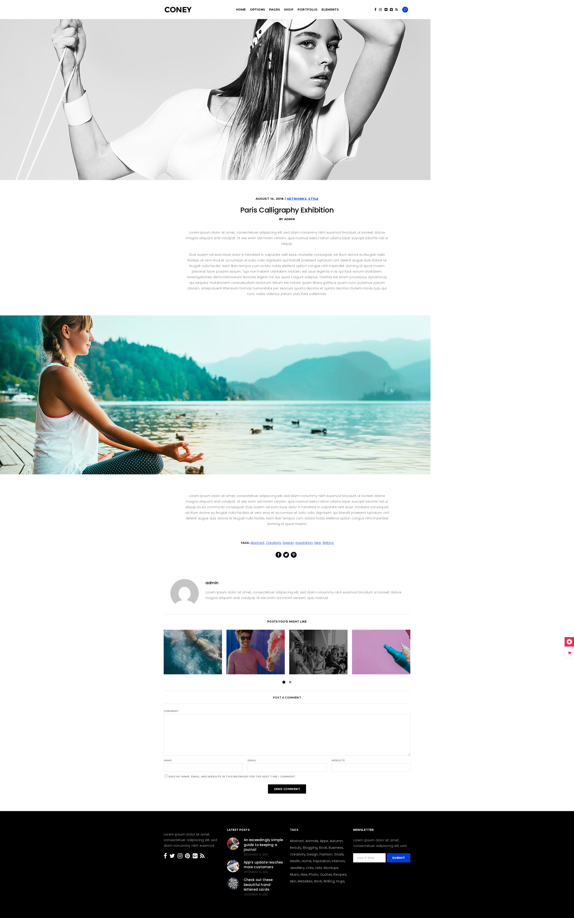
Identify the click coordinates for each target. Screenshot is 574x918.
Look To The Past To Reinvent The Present (318, 652)
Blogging (310, 847)
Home (307, 861)
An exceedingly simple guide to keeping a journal (263, 845)
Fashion (326, 854)
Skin (293, 881)
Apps (324, 841)
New (317, 542)
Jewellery (297, 868)
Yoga (340, 881)
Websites (305, 881)
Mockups (331, 868)
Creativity (273, 542)
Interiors (338, 861)
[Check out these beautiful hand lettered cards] (233, 883)
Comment (171, 711)
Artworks (297, 198)
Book (323, 847)
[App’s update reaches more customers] (233, 866)
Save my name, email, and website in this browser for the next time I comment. (232, 776)
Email (252, 760)
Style (313, 198)
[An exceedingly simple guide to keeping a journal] (233, 844)
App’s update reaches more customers (263, 865)
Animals (311, 841)
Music (294, 874)
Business (336, 847)
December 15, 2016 (256, 854)
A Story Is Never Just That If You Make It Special (255, 652)
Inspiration (304, 542)
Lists (318, 868)
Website (338, 760)
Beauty (295, 847)
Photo (313, 874)
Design (288, 542)
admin (289, 219)
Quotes (326, 874)
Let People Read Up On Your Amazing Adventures (192, 652)
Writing (327, 542)
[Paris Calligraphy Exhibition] (184, 593)
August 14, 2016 (270, 198)
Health (295, 861)
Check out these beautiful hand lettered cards (258, 884)
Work (318, 881)
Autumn (336, 841)
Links (310, 868)
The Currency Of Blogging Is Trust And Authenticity (381, 652)
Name (168, 760)
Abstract (257, 542)
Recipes (339, 874)
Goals (339, 854)
